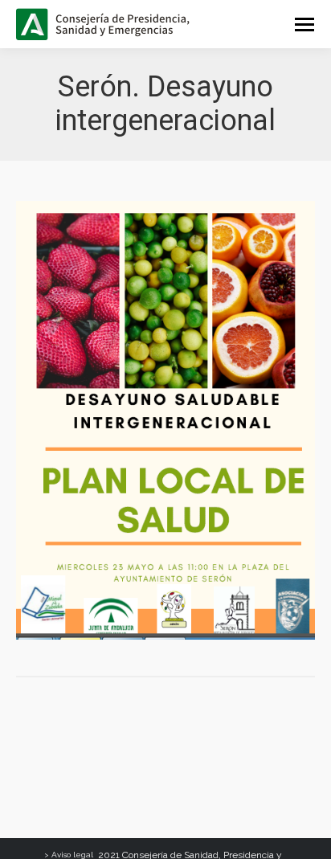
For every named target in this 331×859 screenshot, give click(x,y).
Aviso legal (72, 854)
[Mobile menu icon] (304, 24)
